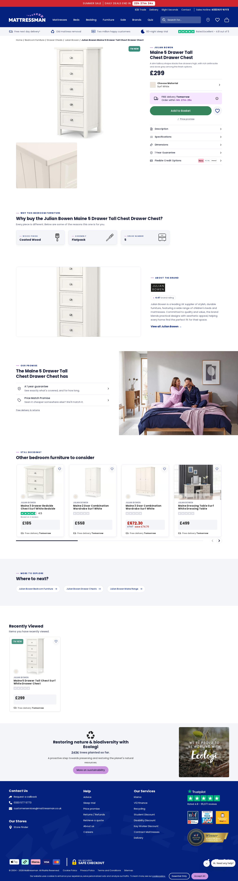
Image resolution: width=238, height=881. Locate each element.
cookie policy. (159, 876)
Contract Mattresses (146, 832)
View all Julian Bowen (166, 326)
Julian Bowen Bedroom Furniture (36, 588)
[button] (186, 129)
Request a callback (25, 796)
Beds (76, 19)
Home (19, 40)
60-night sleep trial (157, 31)
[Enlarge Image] (81, 93)
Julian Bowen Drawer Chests (81, 588)
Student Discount (144, 814)
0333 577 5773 (22, 802)
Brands (136, 19)
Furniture (108, 19)
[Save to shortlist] (217, 110)
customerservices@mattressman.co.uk (37, 808)
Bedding (91, 19)
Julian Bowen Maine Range (124, 588)
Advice (87, 797)
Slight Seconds (170, 9)
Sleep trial (89, 803)
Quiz (150, 19)
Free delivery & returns (28, 410)
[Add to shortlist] (59, 469)
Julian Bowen (72, 40)
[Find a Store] (208, 20)
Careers (88, 832)
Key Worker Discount (146, 826)
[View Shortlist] (217, 20)
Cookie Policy (70, 870)
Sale (123, 19)
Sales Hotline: (212, 9)
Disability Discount (145, 820)
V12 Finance (140, 803)
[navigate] (219, 540)
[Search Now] (163, 19)
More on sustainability (91, 770)
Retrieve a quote (93, 820)
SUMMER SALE (92, 3)
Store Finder (21, 827)
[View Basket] (227, 20)
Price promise (185, 119)
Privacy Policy (87, 870)
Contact (186, 9)
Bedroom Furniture (35, 40)
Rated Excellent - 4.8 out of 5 (212, 31)
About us (88, 826)
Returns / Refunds (94, 814)
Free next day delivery (27, 31)
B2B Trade (140, 9)
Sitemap (128, 870)
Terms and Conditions (109, 870)
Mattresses (60, 19)
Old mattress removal (68, 31)
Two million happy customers (113, 31)
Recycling (139, 808)
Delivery (153, 9)
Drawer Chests (54, 40)
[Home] (27, 20)
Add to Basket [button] (181, 111)
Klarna (137, 797)
